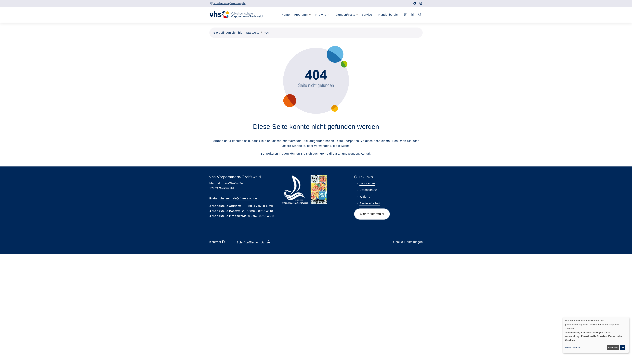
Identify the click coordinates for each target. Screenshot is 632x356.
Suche (345, 146)
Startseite (252, 32)
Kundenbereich (388, 14)
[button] (405, 15)
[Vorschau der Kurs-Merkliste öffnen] (412, 15)
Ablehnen (613, 347)
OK (622, 347)
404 (266, 32)
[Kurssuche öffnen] (420, 15)
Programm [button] (301, 14)
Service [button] (367, 14)
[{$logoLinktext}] (238, 14)
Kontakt (366, 153)
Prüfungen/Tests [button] (343, 14)
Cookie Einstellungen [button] (408, 242)
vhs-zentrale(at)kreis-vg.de (238, 198)
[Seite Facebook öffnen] (415, 3)
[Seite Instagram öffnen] (421, 3)
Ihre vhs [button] (320, 14)
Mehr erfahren (573, 347)
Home (285, 14)
